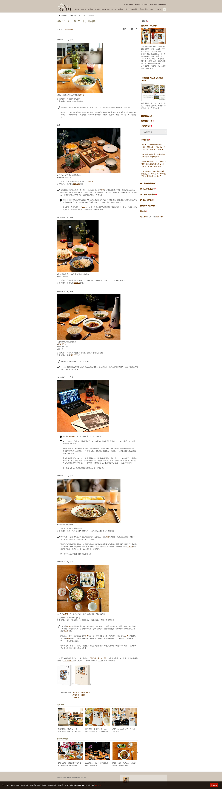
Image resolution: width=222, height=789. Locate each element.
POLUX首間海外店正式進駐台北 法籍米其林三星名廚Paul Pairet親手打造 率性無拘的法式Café (153, 173)
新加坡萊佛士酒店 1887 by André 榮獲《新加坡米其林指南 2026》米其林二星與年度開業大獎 (153, 163)
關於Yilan (145, 4)
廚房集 (90, 9)
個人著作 (153, 4)
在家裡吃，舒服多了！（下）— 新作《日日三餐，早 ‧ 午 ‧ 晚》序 (70, 731)
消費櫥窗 (145, 140)
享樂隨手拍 (144, 9)
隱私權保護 (67, 777)
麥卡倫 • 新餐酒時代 (148, 183)
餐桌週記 (134, 9)
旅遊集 (97, 9)
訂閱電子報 (162, 4)
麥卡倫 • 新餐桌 (146, 200)
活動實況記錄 (146, 115)
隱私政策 (98, 785)
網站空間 (143, 217)
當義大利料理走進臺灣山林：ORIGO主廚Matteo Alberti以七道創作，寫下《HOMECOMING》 (153, 146)
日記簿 (127, 9)
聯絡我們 (83, 777)
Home (58, 15)
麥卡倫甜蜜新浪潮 (147, 189)
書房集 (120, 9)
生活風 (113, 9)
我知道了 (214, 785)
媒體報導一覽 (146, 121)
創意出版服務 (128, 4)
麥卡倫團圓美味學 (147, 194)
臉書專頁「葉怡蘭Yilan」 (81, 692)
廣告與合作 (76, 777)
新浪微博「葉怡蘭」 (79, 695)
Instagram (76, 697)
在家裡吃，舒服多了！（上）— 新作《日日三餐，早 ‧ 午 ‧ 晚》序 (97, 731)
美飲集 (83, 9)
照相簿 (152, 9)
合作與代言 (146, 126)
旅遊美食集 (105, 9)
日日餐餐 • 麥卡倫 (147, 206)
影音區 (158, 9)
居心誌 (143, 211)
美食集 (77, 9)
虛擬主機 (159, 217)
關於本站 (60, 777)
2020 (71, 15)
